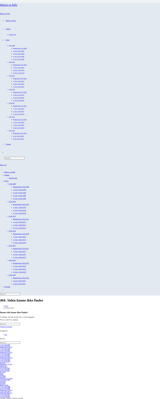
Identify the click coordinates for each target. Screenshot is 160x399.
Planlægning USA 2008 (21, 187)
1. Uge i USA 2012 (19, 222)
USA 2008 (12, 184)
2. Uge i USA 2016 (19, 240)
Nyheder (7, 287)
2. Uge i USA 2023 (19, 269)
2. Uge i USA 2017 (19, 254)
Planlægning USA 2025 (21, 278)
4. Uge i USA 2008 (19, 199)
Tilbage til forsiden (6, 327)
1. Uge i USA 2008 (19, 190)
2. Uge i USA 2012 (19, 225)
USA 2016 (12, 231)
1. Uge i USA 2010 (19, 207)
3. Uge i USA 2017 (19, 257)
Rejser (6, 181)
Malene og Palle (8, 4)
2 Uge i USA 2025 (19, 284)
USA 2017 (12, 246)
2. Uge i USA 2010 (19, 210)
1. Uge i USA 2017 (19, 251)
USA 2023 (12, 260)
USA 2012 (12, 216)
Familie (6, 175)
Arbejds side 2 (4, 367)
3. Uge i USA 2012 (19, 228)
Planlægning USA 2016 (21, 234)
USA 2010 (12, 201)
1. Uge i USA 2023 (19, 266)
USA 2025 (12, 275)
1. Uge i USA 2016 (19, 237)
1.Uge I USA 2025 (19, 281)
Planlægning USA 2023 (21, 263)
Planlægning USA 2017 (21, 248)
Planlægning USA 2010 (21, 204)
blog (5, 335)
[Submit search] (21, 294)
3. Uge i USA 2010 (19, 213)
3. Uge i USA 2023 (19, 272)
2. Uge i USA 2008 (19, 193)
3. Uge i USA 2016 (19, 243)
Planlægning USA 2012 (21, 219)
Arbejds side (13, 178)
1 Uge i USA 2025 (5, 369)
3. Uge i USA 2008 (19, 196)
